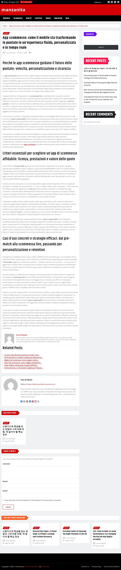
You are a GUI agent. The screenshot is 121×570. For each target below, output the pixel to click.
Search (90, 34)
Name (5, 481)
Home (5, 26)
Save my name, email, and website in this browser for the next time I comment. (33, 500)
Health (28, 18)
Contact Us (85, 567)
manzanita (13, 10)
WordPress (28, 567)
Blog (67, 18)
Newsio (36, 567)
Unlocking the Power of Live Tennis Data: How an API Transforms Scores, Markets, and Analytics (100, 99)
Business (6, 18)
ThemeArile (45, 567)
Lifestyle (38, 18)
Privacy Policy (96, 567)
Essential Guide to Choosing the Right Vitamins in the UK (75, 533)
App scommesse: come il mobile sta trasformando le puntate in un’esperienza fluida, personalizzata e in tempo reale (48, 26)
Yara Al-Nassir (11, 53)
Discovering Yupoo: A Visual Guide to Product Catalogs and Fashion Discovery (45, 534)
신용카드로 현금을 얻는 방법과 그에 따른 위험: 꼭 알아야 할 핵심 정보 (13, 430)
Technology (18, 18)
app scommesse (30, 144)
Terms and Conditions (111, 567)
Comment (6, 464)
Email (5, 491)
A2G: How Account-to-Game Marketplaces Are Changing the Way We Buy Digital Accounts (104, 535)
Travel (48, 18)
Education (58, 18)
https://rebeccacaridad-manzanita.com (41, 384)
